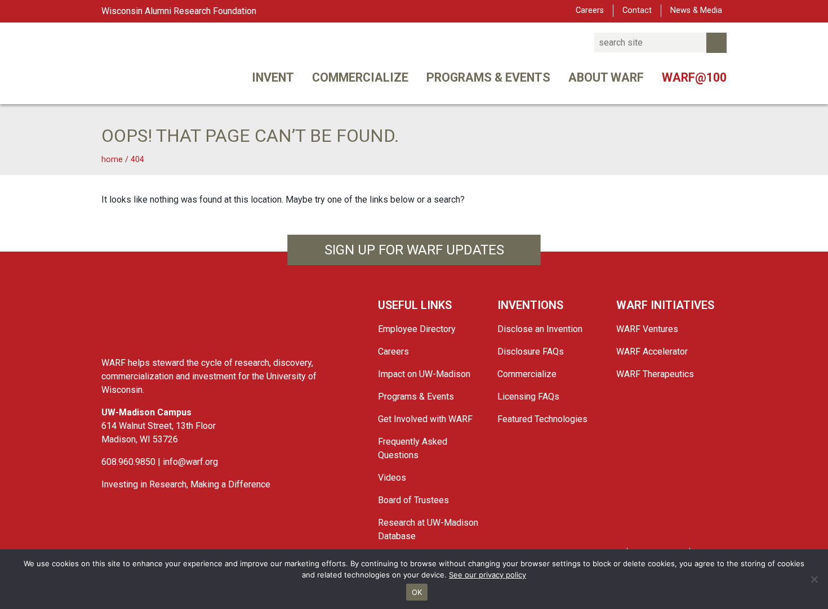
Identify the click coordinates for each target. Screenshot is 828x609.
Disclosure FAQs (530, 351)
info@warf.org (190, 461)
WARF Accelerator (652, 351)
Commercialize (360, 77)
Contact (637, 10)
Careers (590, 10)
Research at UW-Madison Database (428, 529)
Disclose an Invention (539, 329)
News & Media (696, 10)
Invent (273, 77)
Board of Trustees (413, 500)
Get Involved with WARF (425, 419)
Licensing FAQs (528, 396)
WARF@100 (694, 77)
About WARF (606, 77)
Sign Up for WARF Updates (414, 250)
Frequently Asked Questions (412, 448)
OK (417, 592)
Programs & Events (488, 77)
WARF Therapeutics (655, 374)
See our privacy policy (487, 574)
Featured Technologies (542, 419)
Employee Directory (417, 329)
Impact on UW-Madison (424, 374)
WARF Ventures (647, 329)
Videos (392, 477)
